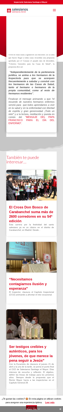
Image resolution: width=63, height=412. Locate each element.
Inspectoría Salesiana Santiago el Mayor (30, 2)
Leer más (50, 402)
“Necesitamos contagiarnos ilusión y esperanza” (28, 283)
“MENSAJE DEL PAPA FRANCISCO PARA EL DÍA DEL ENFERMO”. (31, 120)
